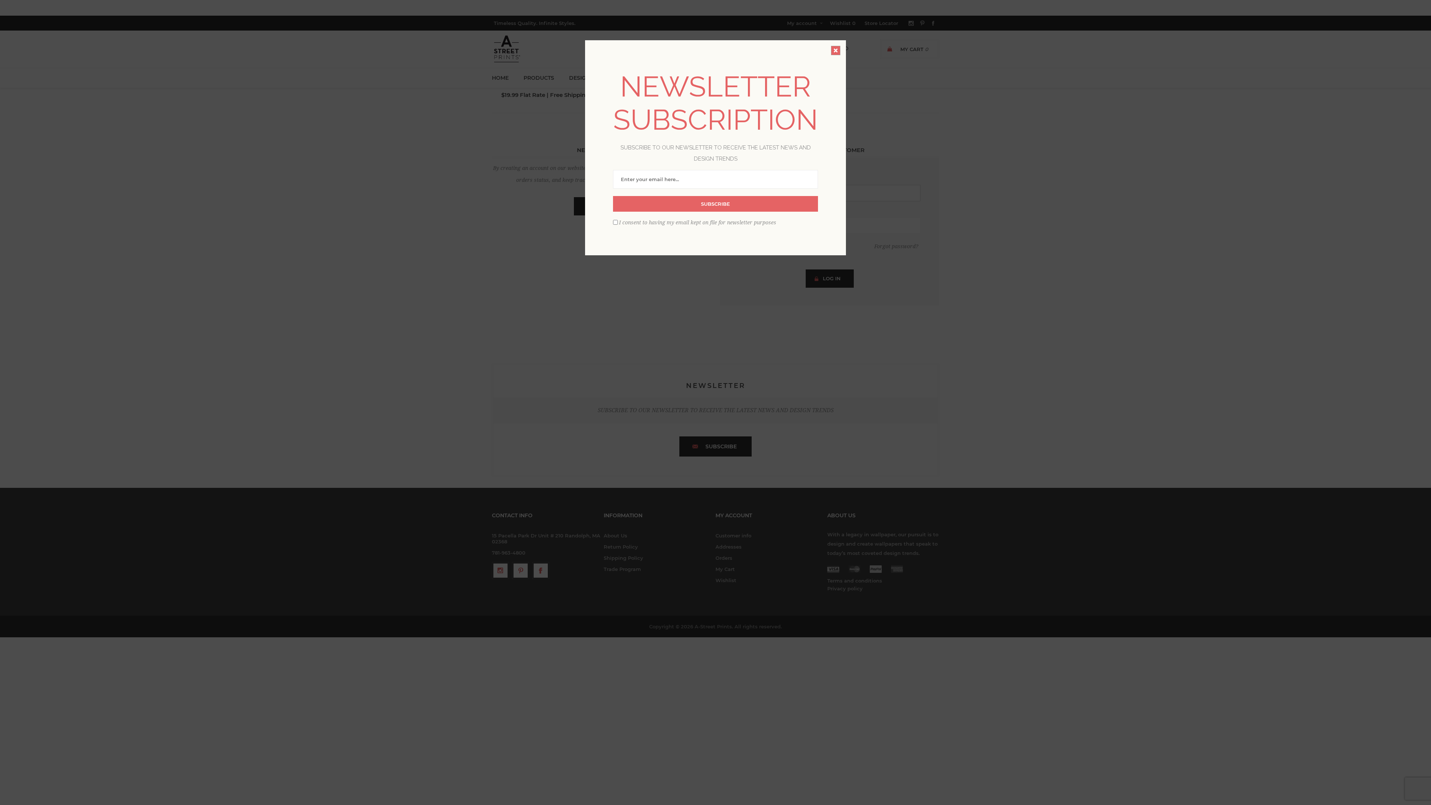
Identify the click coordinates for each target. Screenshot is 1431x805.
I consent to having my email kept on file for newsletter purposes (697, 222)
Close (835, 50)
